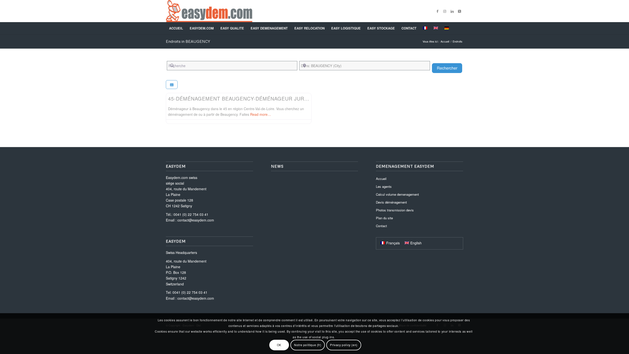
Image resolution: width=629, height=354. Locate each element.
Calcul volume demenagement (397, 194)
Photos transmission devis (395, 210)
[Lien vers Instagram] (444, 11)
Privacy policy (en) (343, 345)
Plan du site (384, 218)
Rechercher (449, 68)
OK (279, 345)
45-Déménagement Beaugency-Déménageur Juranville (247, 98)
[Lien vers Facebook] (437, 11)
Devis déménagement (391, 202)
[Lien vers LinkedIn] (452, 11)
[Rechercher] (460, 28)
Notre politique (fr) (307, 345)
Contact (381, 225)
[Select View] (172, 84)
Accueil (381, 178)
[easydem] (209, 11)
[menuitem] (176, 28)
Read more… (260, 114)
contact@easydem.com (195, 220)
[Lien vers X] (459, 11)
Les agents (384, 186)
